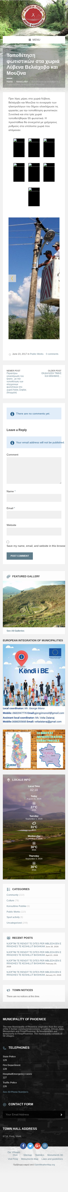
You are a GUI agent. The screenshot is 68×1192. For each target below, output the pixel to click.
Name (11, 491)
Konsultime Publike (16, 906)
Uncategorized (14, 923)
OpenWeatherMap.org (44, 1165)
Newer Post (13, 371)
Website (11, 525)
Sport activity (13, 917)
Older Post (54, 371)
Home (10, 81)
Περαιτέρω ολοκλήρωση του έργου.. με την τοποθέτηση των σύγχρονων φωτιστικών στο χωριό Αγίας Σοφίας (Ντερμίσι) (16, 383)
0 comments (52, 354)
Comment (12, 454)
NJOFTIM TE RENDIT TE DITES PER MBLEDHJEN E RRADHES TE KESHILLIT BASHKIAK (34, 945)
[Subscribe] (61, 1115)
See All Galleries (15, 631)
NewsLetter (22, 81)
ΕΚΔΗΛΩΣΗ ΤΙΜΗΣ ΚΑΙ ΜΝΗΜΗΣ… (51, 374)
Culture (10, 900)
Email (11, 508)
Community (12, 895)
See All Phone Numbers (15, 1092)
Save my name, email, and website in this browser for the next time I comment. (34, 545)
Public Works (36, 354)
